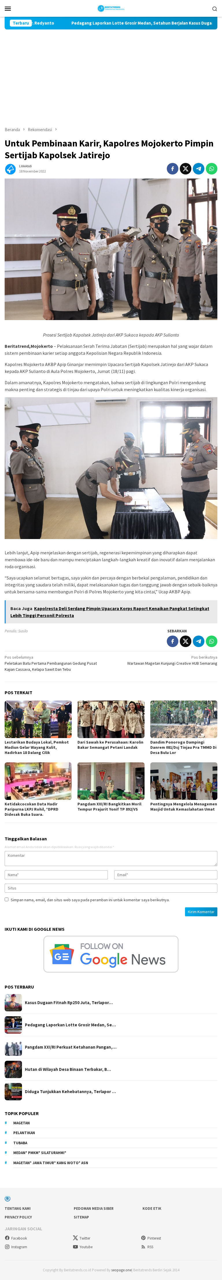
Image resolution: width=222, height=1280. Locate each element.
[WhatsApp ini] (211, 168)
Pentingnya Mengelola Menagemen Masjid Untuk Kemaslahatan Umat (183, 806)
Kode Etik (152, 1208)
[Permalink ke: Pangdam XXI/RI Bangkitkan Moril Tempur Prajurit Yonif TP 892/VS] (111, 781)
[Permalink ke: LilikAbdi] (10, 168)
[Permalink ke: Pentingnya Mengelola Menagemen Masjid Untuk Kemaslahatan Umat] (183, 781)
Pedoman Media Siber (94, 1208)
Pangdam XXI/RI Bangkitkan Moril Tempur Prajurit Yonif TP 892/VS (109, 806)
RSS (150, 1246)
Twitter (84, 1238)
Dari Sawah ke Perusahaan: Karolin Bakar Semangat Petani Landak (110, 745)
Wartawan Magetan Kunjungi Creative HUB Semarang (172, 660)
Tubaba (20, 1142)
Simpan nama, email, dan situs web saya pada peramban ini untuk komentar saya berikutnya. (90, 899)
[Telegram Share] (198, 168)
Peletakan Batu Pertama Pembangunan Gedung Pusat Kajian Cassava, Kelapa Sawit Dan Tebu (51, 663)
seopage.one (121, 1270)
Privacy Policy (18, 1217)
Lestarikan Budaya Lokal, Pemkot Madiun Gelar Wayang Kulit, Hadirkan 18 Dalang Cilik (37, 747)
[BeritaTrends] (111, 7)
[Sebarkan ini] (172, 168)
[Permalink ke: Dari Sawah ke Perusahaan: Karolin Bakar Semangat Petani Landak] (111, 719)
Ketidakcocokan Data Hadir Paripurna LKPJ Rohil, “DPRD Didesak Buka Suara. (31, 809)
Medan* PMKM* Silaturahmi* (39, 1152)
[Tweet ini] (185, 168)
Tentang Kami (18, 1208)
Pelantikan (24, 1132)
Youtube (85, 1246)
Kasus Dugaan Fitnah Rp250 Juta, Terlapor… (69, 1002)
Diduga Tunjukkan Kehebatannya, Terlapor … (70, 1091)
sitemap (81, 1217)
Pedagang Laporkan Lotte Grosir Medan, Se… (70, 1025)
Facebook (19, 1238)
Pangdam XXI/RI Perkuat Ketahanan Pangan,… (70, 1047)
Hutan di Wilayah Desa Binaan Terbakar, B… (68, 1069)
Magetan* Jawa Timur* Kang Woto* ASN (50, 1162)
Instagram (19, 1246)
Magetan (21, 1123)
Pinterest (154, 1238)
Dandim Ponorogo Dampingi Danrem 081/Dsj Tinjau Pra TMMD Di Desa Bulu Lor (183, 747)
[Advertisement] (111, 72)
